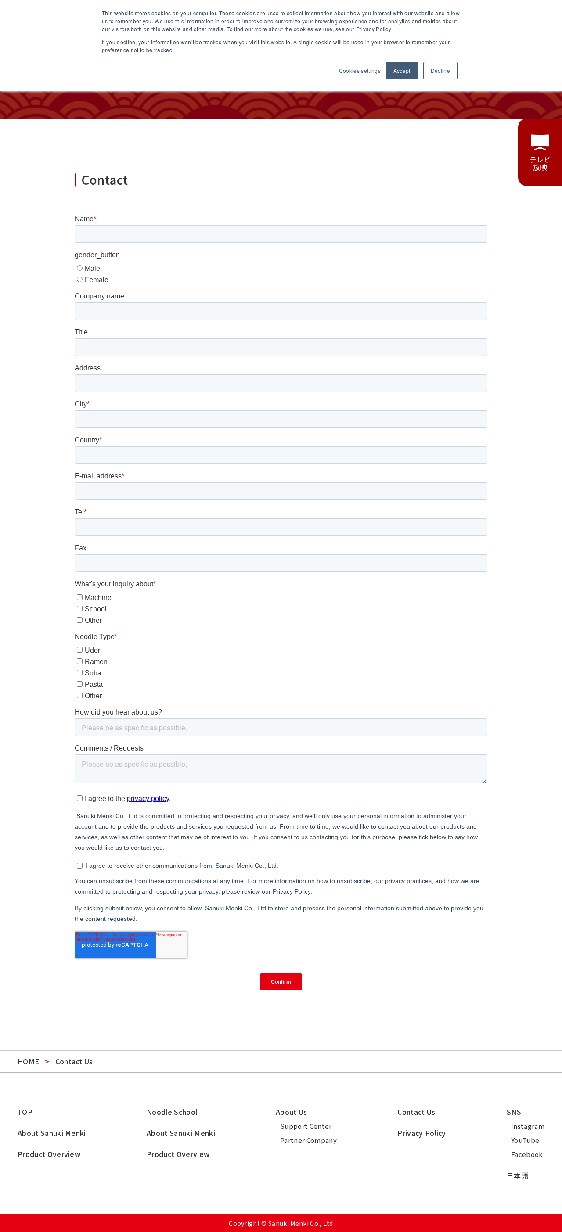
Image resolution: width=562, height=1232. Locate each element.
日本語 (517, 1175)
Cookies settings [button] (360, 70)
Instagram (527, 1126)
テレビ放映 (540, 163)
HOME (28, 1061)
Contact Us (416, 1111)
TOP (25, 1111)
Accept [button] (402, 70)
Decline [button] (440, 70)
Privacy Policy (421, 1133)
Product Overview (49, 1154)
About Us (291, 1111)
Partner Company (308, 1140)
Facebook (527, 1154)
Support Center (305, 1126)
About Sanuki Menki (52, 1133)
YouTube (525, 1140)
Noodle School (172, 1111)
